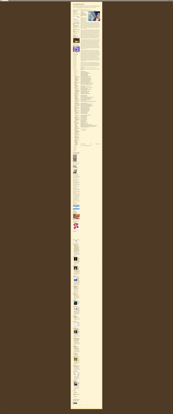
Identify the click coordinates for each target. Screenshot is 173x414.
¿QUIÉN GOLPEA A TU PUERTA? (76, 140)
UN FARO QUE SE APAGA (76, 144)
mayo (75, 145)
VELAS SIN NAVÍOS (76, 107)
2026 (74, 55)
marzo (75, 147)
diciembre (75, 70)
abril (74, 146)
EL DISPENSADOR (78, 4)
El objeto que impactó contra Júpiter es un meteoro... (76, 102)
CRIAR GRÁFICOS (78, 323)
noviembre (75, 71)
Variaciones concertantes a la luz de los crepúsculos (78, 374)
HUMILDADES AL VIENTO (76, 133)
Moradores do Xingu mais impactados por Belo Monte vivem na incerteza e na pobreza (76, 340)
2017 (74, 63)
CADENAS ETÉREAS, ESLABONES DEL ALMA (76, 138)
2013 (74, 66)
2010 (74, 69)
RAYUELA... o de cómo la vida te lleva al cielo (77, 105)
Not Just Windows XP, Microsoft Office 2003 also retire (76, 348)
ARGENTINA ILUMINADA (76, 96)
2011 (74, 68)
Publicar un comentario (84, 130)
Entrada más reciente (83, 143)
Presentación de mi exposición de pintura (76, 354)
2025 (74, 56)
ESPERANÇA (78, 358)
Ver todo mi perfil (75, 203)
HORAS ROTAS (76, 256)
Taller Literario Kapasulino (75, 381)
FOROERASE (75, 306)
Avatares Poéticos (76, 353)
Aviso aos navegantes (76, 366)
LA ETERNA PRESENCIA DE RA (76, 110)
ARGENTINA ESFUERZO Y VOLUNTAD (76, 143)
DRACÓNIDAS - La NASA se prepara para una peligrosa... (77, 99)
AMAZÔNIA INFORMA (76, 338)
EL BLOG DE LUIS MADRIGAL (76, 286)
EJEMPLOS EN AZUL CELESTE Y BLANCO (77, 103)
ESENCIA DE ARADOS (76, 82)
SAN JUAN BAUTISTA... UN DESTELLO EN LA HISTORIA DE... (76, 91)
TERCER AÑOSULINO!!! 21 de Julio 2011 (78, 383)
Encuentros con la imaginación (76, 316)
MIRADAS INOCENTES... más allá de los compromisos (76, 88)
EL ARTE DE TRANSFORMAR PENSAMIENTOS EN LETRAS (77, 119)
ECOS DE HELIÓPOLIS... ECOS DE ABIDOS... (77, 112)
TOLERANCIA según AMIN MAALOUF (76, 123)
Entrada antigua (98, 143)
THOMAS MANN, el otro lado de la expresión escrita (77, 135)
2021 (74, 59)
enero (75, 149)
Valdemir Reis (75, 321)
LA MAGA (75, 124)
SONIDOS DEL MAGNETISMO (76, 97)
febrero (75, 148)
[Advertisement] (87, 137)
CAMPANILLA (75, 84)
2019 (74, 61)
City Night (78, 301)
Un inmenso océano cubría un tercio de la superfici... (76, 116)
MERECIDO (75, 81)
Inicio (91, 143)
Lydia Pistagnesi (75, 371)
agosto (75, 73)
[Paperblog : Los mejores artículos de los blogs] (75, 241)
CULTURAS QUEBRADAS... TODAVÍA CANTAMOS (76, 126)
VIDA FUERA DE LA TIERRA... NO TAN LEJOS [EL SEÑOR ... (77, 131)
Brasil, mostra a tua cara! (77, 365)
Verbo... (75, 390)
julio (74, 74)
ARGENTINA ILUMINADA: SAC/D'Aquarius (76, 86)
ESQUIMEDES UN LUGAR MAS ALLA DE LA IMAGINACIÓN (76, 329)
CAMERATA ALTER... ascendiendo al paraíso (77, 76)
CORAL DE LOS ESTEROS (76, 346)
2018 (74, 62)
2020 (74, 60)
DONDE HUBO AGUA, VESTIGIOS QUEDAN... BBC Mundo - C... (76, 79)
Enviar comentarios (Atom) (87, 145)
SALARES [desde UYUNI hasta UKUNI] (77, 128)
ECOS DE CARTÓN (76, 136)
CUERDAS (75, 129)
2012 (74, 67)
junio (75, 75)
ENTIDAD (75, 83)
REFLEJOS (75, 106)
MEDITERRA (75, 392)
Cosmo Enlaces (75, 396)
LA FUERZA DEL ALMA (77, 117)
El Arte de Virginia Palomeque (76, 300)
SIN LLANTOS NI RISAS (78, 331)
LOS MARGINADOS (76, 244)
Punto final (75, 317)
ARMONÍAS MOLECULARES (76, 93)
